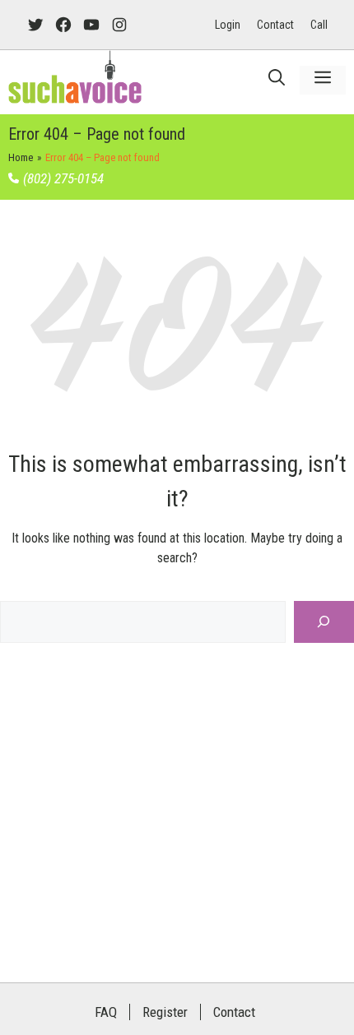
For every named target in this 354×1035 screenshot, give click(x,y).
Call (319, 24)
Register (165, 1012)
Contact (275, 24)
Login (227, 24)
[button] (277, 80)
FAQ (106, 1012)
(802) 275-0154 (63, 178)
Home (20, 157)
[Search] (324, 622)
